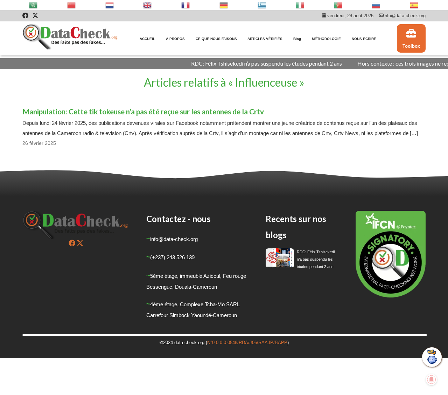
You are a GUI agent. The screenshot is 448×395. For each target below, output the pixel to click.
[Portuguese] (338, 5)
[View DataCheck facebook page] (25, 16)
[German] (224, 5)
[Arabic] (33, 5)
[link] (411, 38)
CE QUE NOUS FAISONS (216, 39)
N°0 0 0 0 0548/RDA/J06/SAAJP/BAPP (247, 342)
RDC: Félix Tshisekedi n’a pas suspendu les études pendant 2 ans (256, 63)
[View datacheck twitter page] (35, 16)
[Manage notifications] (431, 379)
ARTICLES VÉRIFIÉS (264, 39)
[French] (185, 5)
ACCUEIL (147, 39)
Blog (297, 39)
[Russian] (376, 5)
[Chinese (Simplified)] (71, 5)
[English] (147, 5)
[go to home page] (70, 38)
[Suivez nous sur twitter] (80, 243)
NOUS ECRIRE (364, 39)
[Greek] (262, 5)
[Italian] (300, 5)
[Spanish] (414, 5)
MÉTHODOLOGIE (326, 39)
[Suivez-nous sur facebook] (72, 243)
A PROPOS (175, 39)
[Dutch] (109, 5)
